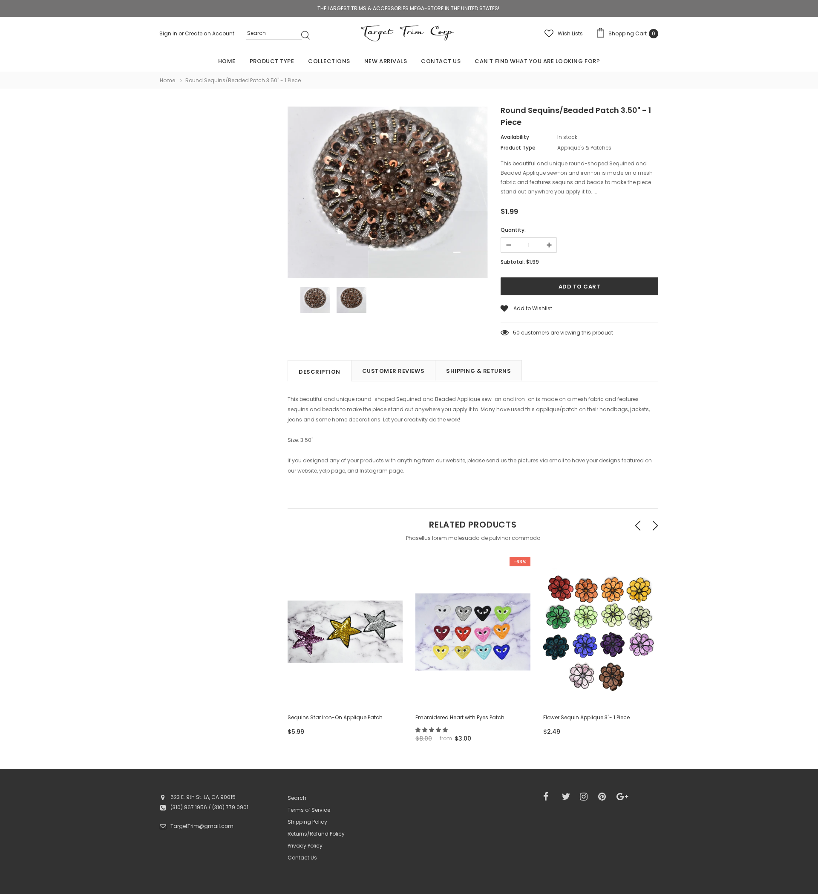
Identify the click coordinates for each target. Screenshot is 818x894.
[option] (388, 194)
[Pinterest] (604, 797)
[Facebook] (549, 797)
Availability (515, 137)
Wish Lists (570, 33)
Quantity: (513, 230)
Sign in (169, 33)
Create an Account (209, 33)
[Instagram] (586, 797)
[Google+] (622, 797)
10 (515, 332)
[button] (432, 729)
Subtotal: (513, 261)
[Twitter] (568, 797)
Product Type (518, 147)
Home (167, 80)
